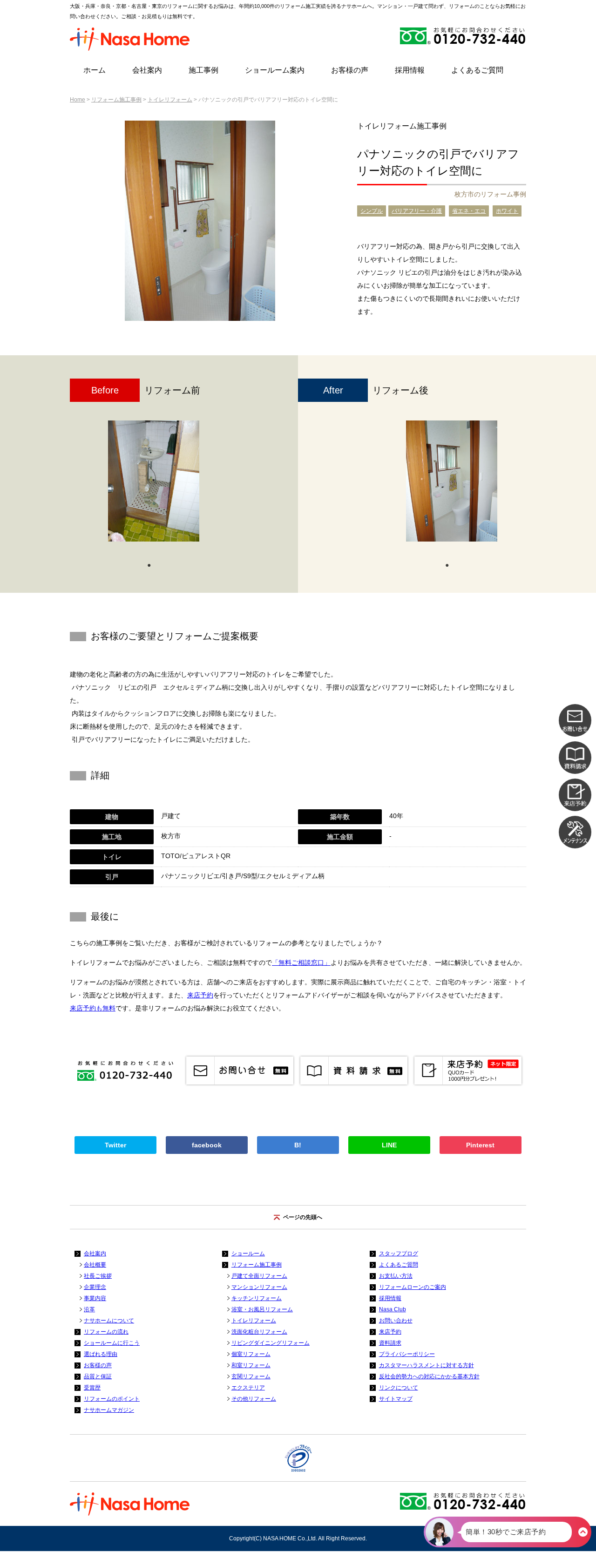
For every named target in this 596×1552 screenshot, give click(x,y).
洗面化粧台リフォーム (259, 1331)
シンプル (371, 211)
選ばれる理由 (100, 1354)
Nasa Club (392, 1309)
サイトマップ (396, 1399)
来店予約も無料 (92, 1008)
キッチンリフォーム (256, 1298)
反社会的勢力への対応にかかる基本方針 (429, 1376)
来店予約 (200, 995)
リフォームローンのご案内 (412, 1287)
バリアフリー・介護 (417, 211)
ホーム (94, 70)
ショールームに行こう (112, 1343)
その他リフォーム (253, 1399)
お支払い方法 (396, 1276)
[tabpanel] (154, 485)
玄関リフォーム (251, 1376)
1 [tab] (149, 564)
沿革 (89, 1309)
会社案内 (147, 70)
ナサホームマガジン (109, 1410)
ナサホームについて (109, 1320)
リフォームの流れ (106, 1331)
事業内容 (95, 1298)
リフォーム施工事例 (116, 99)
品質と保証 (98, 1376)
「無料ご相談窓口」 (301, 962)
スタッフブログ (398, 1253)
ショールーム (248, 1253)
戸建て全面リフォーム (259, 1276)
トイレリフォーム (170, 99)
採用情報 (410, 70)
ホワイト (507, 211)
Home (77, 99)
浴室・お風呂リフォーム (262, 1309)
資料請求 (390, 1343)
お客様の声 (349, 70)
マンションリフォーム (259, 1287)
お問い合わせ (396, 1320)
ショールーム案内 (275, 70)
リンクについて (398, 1387)
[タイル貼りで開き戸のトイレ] (154, 481)
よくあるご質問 (477, 70)
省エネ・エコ (469, 211)
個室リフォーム (251, 1354)
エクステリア (248, 1387)
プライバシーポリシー (407, 1354)
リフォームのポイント (112, 1399)
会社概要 (95, 1264)
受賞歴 (92, 1387)
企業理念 (95, 1287)
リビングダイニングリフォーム (270, 1343)
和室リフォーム (251, 1365)
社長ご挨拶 (98, 1276)
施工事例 (203, 70)
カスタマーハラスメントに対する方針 (426, 1365)
